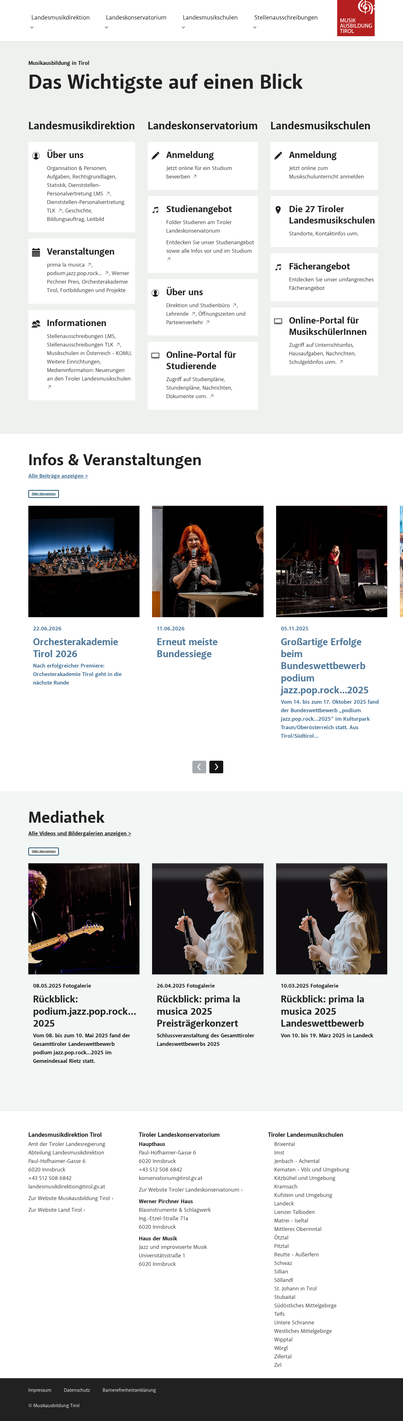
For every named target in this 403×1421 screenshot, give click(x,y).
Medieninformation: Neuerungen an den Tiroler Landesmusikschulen (89, 375)
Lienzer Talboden (294, 1212)
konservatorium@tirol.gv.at (170, 1178)
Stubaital (284, 1297)
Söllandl (283, 1280)
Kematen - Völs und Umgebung (311, 1170)
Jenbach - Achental (297, 1161)
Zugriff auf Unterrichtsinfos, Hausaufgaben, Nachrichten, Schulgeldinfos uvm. (322, 354)
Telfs (279, 1314)
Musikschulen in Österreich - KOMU (89, 354)
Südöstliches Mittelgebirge (305, 1306)
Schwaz (283, 1263)
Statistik (56, 186)
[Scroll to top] (388, 1406)
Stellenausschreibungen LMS (81, 337)
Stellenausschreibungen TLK (80, 345)
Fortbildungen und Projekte (93, 291)
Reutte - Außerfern (296, 1255)
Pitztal (281, 1246)
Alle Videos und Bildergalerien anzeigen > (79, 834)
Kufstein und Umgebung (303, 1195)
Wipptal (283, 1340)
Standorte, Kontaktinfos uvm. (324, 234)
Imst (279, 1153)
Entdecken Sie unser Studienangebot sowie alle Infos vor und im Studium (210, 247)
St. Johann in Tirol (295, 1289)
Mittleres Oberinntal (297, 1229)
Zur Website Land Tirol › (56, 1210)
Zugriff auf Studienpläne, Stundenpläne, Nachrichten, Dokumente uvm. (199, 388)
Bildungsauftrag (65, 220)
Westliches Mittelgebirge (303, 1331)
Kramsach (286, 1187)
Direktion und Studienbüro (198, 306)
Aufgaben (58, 177)
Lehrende (177, 314)
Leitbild (95, 220)
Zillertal (283, 1357)
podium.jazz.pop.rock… (74, 274)
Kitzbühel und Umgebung (304, 1178)
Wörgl (281, 1348)
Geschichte (78, 211)
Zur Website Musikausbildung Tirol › (70, 1199)
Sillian (281, 1272)
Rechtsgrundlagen (93, 177)
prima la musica (66, 265)
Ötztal (281, 1238)
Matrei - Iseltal (291, 1221)
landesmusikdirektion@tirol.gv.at (66, 1187)
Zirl (277, 1365)
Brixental (284, 1145)
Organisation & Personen (76, 169)
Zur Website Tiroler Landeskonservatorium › (191, 1190)
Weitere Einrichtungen (73, 362)
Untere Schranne (294, 1323)
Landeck (284, 1204)
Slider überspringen (44, 494)
